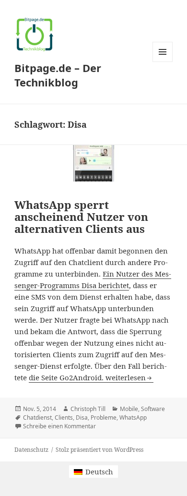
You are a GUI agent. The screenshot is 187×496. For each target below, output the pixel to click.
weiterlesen (129, 377)
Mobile (129, 409)
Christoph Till (87, 409)
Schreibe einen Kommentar (59, 426)
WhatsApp (133, 417)
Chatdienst (37, 417)
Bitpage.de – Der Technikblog (57, 74)
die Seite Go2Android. (67, 377)
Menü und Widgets (163, 61)
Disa (82, 417)
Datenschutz (31, 450)
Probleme (104, 417)
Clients (64, 417)
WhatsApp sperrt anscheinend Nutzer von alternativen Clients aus (81, 216)
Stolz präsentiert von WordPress (99, 450)
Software (153, 409)
